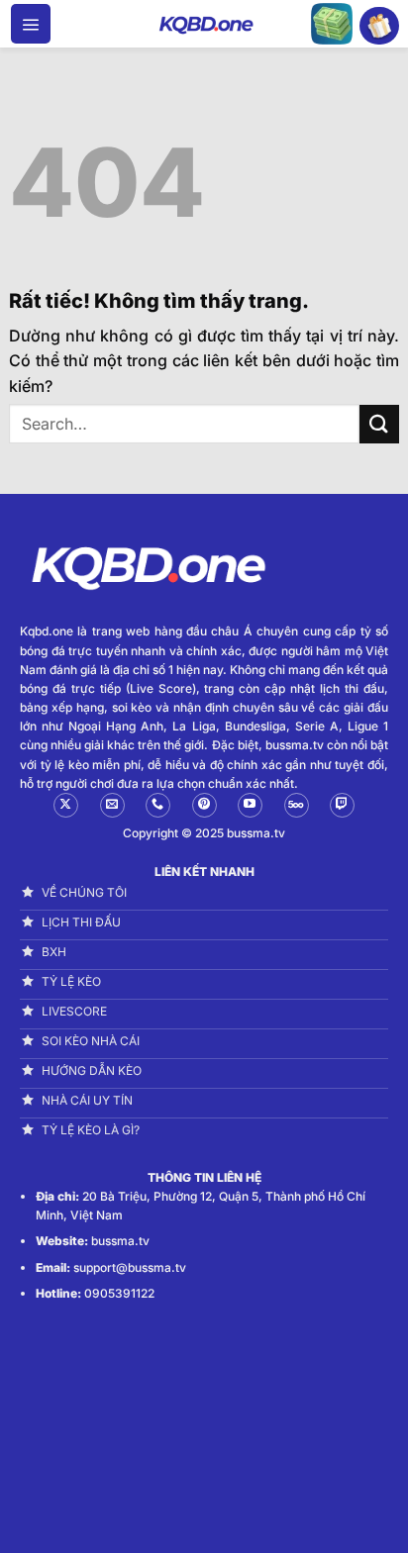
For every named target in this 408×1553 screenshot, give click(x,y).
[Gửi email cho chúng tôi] (112, 805)
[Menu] (31, 24)
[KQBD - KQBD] (204, 23)
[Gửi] (379, 424)
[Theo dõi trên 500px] (296, 805)
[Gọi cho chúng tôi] (158, 805)
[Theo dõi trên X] (65, 805)
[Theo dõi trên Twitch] (342, 805)
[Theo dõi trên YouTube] (250, 805)
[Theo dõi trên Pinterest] (204, 805)
